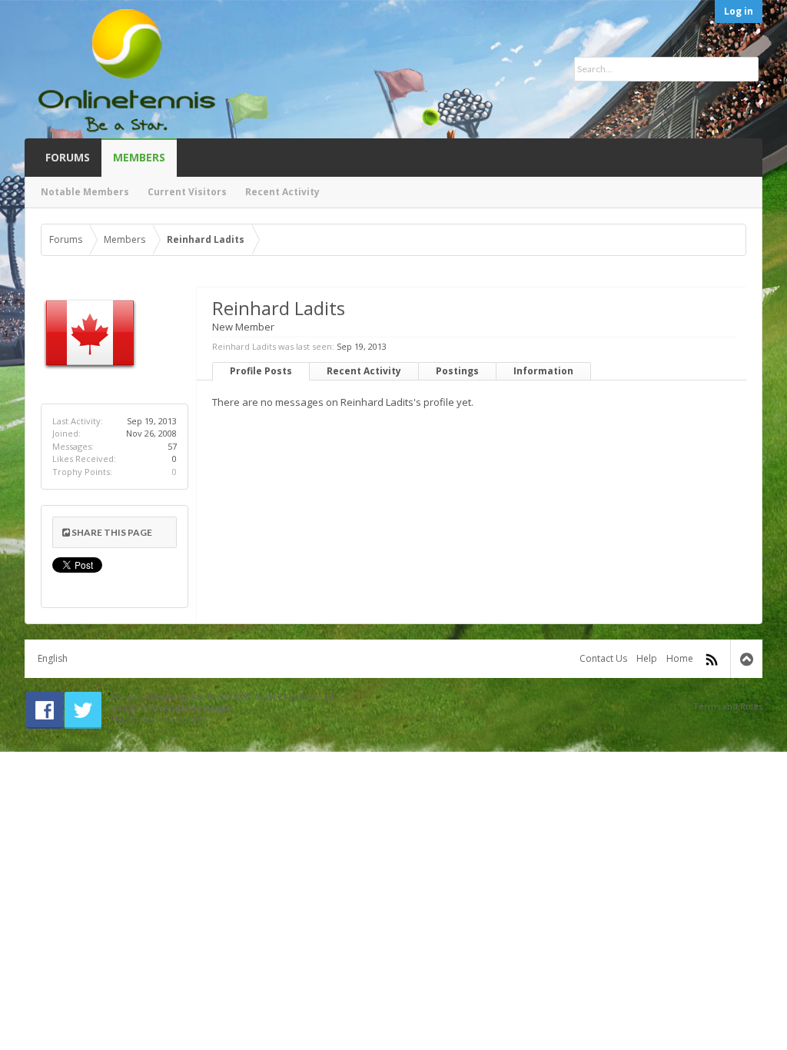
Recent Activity (364, 370)
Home (679, 658)
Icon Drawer (181, 718)
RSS (712, 659)
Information (543, 370)
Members (139, 157)
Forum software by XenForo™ (223, 697)
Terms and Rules (727, 706)
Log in (738, 11)
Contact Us (603, 658)
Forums (67, 157)
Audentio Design (197, 707)
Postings (457, 370)
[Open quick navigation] (730, 240)
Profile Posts (261, 370)
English (53, 658)
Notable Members (85, 191)
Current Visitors (187, 191)
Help (646, 658)
